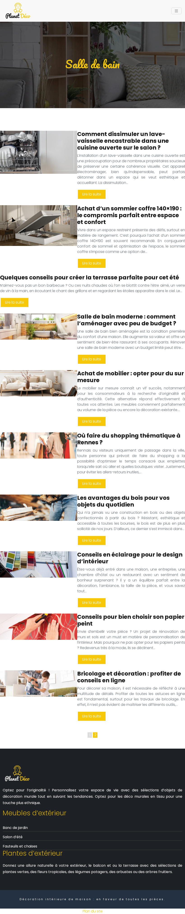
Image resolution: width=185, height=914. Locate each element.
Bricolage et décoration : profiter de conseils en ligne (129, 677)
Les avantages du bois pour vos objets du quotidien (123, 501)
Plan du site (93, 911)
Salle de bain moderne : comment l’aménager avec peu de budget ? (126, 320)
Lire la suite (91, 194)
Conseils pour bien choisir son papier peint (130, 620)
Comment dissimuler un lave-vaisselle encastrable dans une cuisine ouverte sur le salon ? (123, 141)
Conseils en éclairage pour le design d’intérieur (130, 558)
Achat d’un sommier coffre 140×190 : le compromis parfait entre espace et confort (129, 215)
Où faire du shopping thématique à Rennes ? (128, 439)
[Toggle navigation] (176, 10)
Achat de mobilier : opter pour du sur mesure (130, 376)
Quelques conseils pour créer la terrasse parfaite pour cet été (89, 277)
